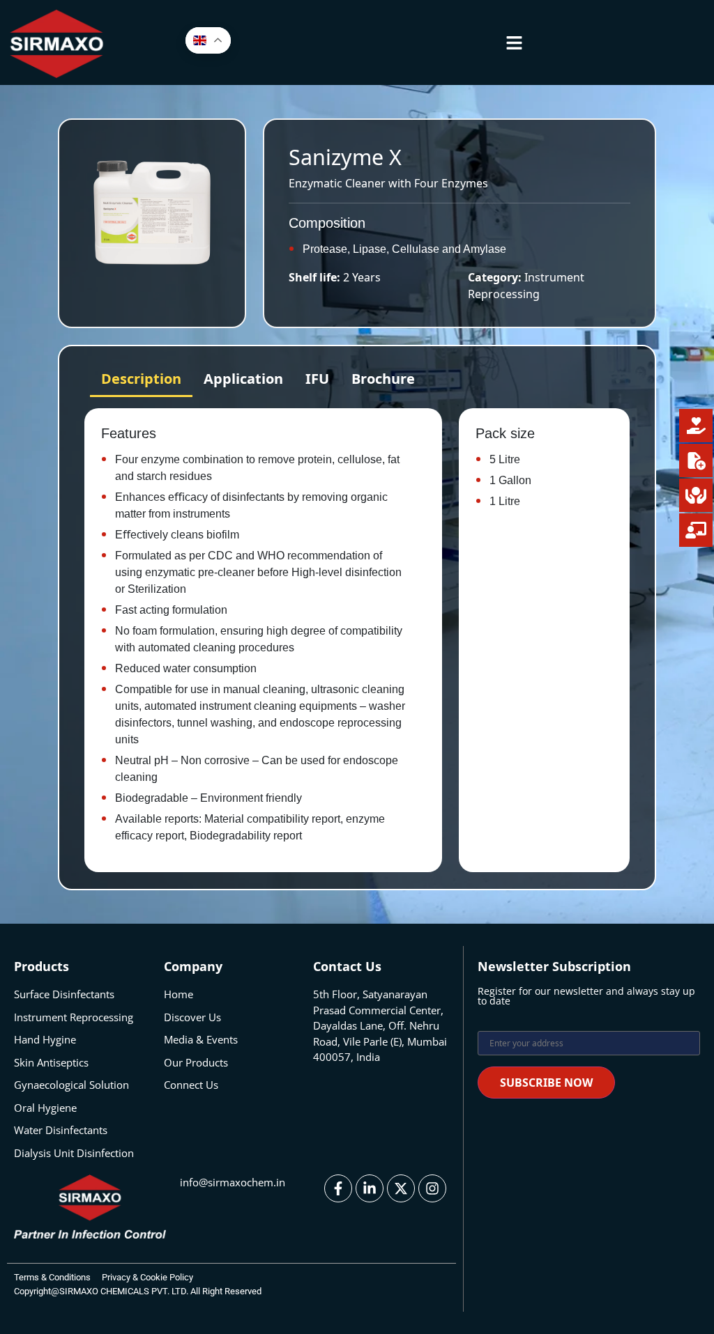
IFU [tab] (317, 378)
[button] (515, 42)
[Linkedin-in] (369, 1188)
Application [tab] (243, 378)
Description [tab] (141, 378)
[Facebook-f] (338, 1188)
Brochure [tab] (383, 378)
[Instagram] (432, 1188)
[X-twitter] (401, 1188)
